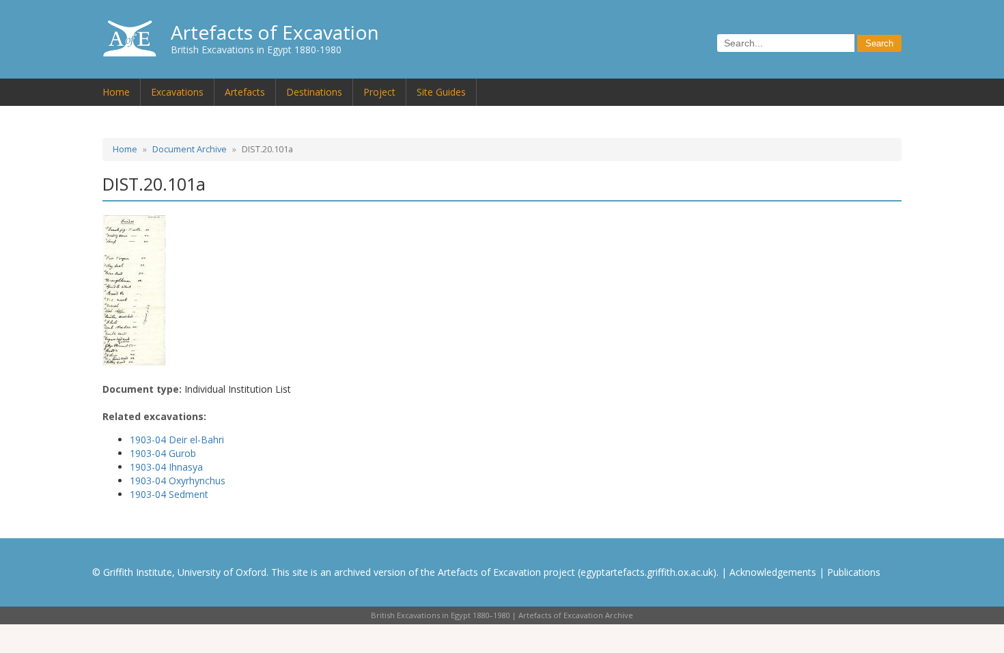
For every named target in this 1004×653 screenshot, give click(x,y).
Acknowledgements (772, 572)
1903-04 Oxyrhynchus (177, 480)
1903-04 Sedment (169, 494)
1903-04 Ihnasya (166, 466)
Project (379, 91)
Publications (853, 572)
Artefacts (245, 91)
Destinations (314, 91)
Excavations (177, 91)
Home (116, 91)
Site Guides (441, 91)
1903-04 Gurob (163, 453)
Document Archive (189, 149)
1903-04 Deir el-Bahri (177, 439)
